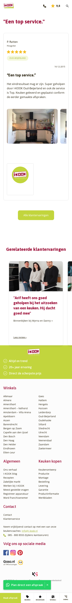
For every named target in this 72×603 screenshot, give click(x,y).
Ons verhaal (10, 469)
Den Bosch (9, 436)
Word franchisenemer (15, 497)
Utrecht (43, 432)
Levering (43, 485)
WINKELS (53, 600)
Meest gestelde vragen (16, 489)
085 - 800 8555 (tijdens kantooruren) (28, 535)
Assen (6, 420)
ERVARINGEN (40, 600)
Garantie (43, 489)
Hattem (43, 400)
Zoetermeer (45, 448)
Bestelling (44, 481)
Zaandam (44, 444)
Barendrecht (10, 424)
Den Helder (9, 444)
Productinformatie (49, 493)
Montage (43, 477)
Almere (7, 400)
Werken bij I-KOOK (13, 485)
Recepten (8, 477)
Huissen (43, 408)
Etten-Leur (9, 452)
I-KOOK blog (10, 473)
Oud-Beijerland (17, 58)
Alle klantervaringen (36, 215)
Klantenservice (11, 518)
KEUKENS (27, 600)
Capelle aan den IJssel (15, 432)
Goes (41, 396)
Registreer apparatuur (15, 493)
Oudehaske (45, 420)
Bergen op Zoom (12, 428)
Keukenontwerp (47, 469)
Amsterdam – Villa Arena (17, 412)
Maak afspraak (10, 597)
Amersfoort (9, 404)
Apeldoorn (9, 416)
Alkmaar (8, 396)
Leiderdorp (45, 412)
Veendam (44, 436)
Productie (44, 473)
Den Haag (8, 440)
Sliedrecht (44, 428)
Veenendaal (45, 440)
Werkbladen (45, 497)
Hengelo (43, 404)
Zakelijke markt (11, 481)
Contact (7, 514)
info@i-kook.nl (30, 530)
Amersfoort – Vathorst (15, 408)
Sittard (42, 424)
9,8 (58, 6)
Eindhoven (9, 448)
